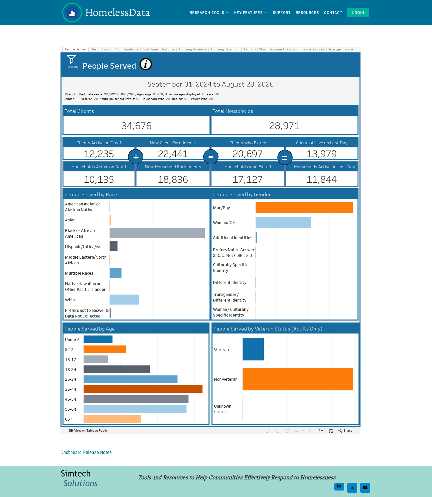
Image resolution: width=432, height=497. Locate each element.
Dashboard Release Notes (86, 452)
